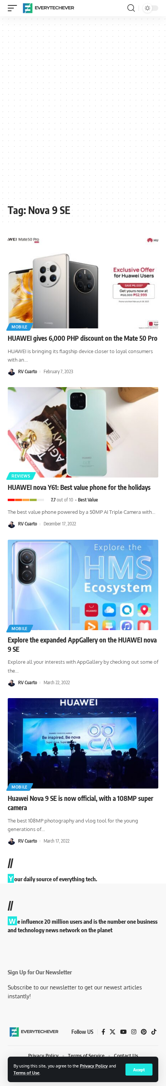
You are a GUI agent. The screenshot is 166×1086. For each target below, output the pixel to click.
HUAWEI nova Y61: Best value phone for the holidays (79, 487)
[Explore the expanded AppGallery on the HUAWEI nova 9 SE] (83, 585)
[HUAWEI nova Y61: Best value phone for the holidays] (83, 432)
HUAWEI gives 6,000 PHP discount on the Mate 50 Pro (83, 338)
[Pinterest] (144, 1032)
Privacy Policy (94, 1065)
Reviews (21, 476)
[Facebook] (103, 1032)
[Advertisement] (83, 113)
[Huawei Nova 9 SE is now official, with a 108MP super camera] (83, 743)
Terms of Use (26, 1072)
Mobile (20, 327)
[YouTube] (123, 1032)
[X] (112, 1032)
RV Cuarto (27, 371)
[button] (138, 1070)
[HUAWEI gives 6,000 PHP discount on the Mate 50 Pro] (83, 283)
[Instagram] (133, 1032)
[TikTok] (153, 1032)
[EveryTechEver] (48, 8)
